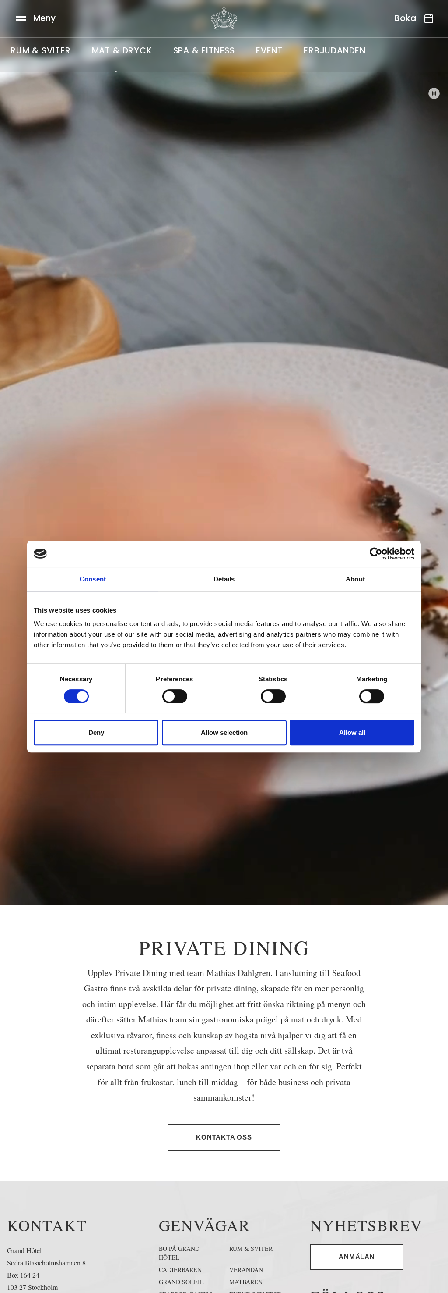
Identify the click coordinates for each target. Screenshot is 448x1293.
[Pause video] (434, 93)
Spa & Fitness (204, 51)
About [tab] (355, 579)
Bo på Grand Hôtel (179, 1252)
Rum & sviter (40, 51)
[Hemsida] (224, 18)
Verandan (246, 1269)
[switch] (174, 696)
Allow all (352, 732)
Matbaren (245, 1282)
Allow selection (224, 732)
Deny (96, 732)
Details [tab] (224, 579)
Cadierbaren (180, 1269)
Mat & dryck (122, 51)
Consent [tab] (93, 579)
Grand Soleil (181, 1282)
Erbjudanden (335, 51)
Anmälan (356, 1257)
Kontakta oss (224, 1137)
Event (269, 51)
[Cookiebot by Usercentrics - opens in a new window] (376, 553)
